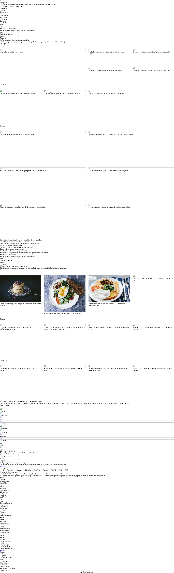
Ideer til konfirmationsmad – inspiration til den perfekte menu (19, 243)
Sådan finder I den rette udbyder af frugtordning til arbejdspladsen (21, 240)
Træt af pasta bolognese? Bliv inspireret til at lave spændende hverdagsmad (24, 253)
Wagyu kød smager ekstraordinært (11, 245)
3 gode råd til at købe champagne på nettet (13, 251)
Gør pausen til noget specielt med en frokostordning (16, 247)
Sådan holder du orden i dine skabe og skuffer (14, 242)
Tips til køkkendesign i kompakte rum (12, 249)
